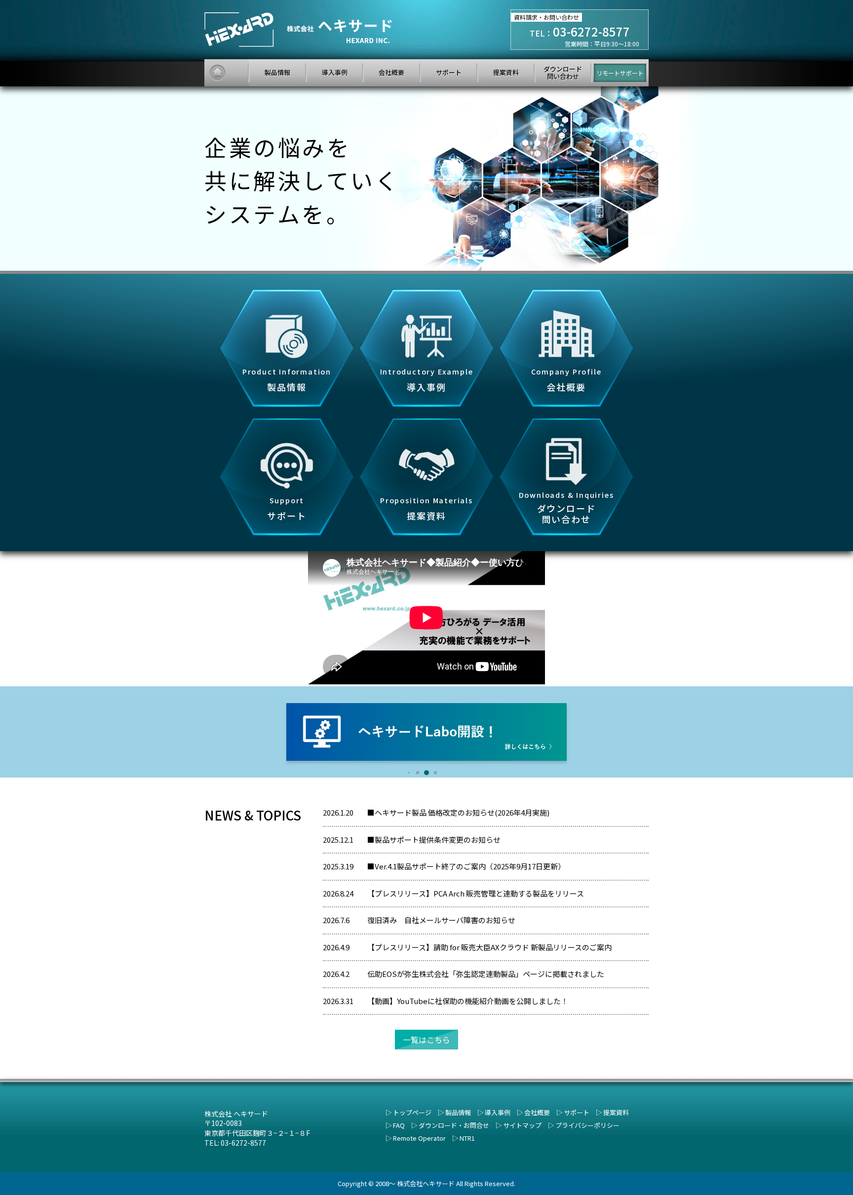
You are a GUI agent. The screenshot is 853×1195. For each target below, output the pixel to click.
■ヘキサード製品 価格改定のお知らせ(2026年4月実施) (458, 812)
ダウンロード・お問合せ (454, 1125)
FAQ (399, 1125)
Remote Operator (419, 1138)
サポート (576, 1112)
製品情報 (458, 1112)
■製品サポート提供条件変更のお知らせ (434, 839)
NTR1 (467, 1138)
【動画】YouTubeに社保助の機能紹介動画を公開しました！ (467, 1001)
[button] (408, 773)
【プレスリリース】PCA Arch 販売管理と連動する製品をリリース (475, 893)
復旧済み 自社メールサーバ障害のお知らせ (441, 920)
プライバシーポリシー (587, 1125)
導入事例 (497, 1112)
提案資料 (616, 1112)
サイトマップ (522, 1125)
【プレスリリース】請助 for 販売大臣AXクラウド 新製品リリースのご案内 (489, 947)
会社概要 (537, 1112)
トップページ (412, 1112)
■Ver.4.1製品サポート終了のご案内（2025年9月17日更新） (466, 866)
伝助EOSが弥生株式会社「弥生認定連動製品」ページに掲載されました (485, 974)
